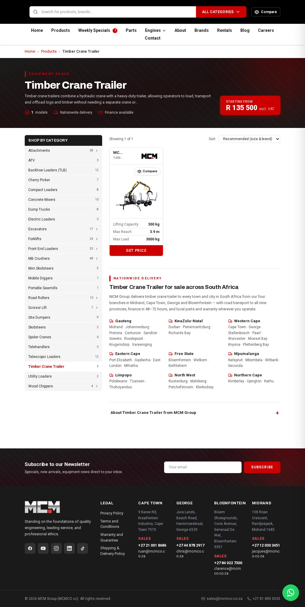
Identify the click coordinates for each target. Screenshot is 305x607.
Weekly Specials (97, 30)
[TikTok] (82, 548)
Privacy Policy (111, 513)
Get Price (136, 250)
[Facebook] (30, 548)
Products (60, 30)
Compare (150, 171)
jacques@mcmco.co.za (266, 553)
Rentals (224, 30)
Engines (153, 30)
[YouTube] (43, 548)
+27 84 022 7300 (228, 563)
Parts (131, 30)
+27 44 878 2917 (190, 545)
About (180, 30)
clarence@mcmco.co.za (227, 571)
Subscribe (262, 467)
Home (37, 30)
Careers (266, 30)
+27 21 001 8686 (152, 545)
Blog (245, 30)
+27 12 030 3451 (266, 545)
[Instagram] (56, 548)
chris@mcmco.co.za (190, 553)
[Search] (35, 12)
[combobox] (112, 12)
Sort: (212, 139)
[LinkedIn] (69, 548)
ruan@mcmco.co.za (151, 553)
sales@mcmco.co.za (224, 599)
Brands (201, 30)
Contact (153, 38)
